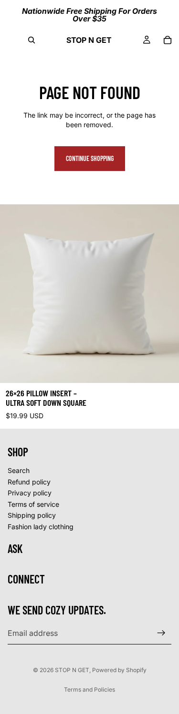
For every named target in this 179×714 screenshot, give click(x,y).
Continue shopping (90, 158)
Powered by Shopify (119, 670)
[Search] (31, 40)
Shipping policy (32, 515)
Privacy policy (30, 493)
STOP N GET (72, 670)
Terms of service (33, 504)
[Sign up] (161, 633)
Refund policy (29, 482)
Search (19, 470)
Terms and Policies (89, 689)
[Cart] (167, 40)
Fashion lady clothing (41, 527)
